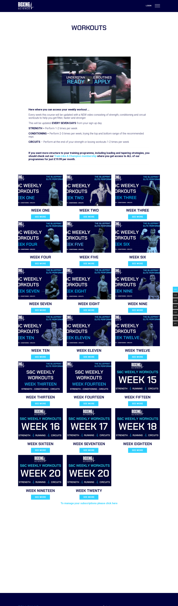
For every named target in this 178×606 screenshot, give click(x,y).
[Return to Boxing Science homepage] (26, 6)
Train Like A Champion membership (75, 156)
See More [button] (40, 217)
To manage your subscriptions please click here (89, 503)
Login (148, 5)
